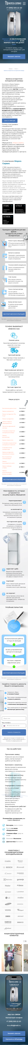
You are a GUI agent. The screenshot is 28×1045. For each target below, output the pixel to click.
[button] (14, 56)
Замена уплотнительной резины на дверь (7, 472)
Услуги (16, 68)
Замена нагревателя (8, 411)
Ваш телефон (6, 722)
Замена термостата (7, 440)
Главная (10, 68)
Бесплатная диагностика (9, 408)
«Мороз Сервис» (18, 143)
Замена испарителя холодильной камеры (14, 70)
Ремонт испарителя (7, 419)
